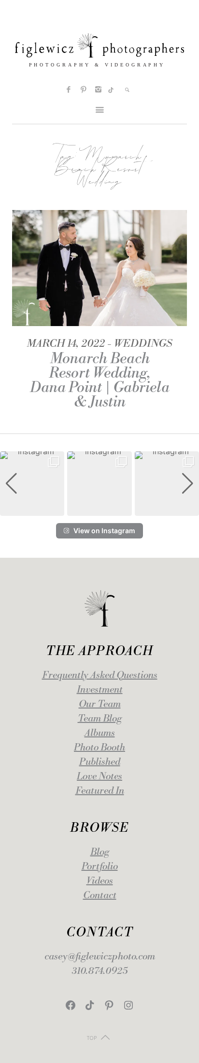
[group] (32, 483)
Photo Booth (99, 748)
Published (99, 762)
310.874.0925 (99, 971)
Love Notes (99, 777)
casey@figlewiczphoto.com (99, 957)
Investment (100, 690)
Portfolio (100, 867)
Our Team (100, 704)
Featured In (99, 791)
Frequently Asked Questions (99, 675)
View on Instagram (104, 530)
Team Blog (100, 719)
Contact (99, 896)
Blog (99, 852)
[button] (99, 509)
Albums (100, 733)
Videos (99, 881)
